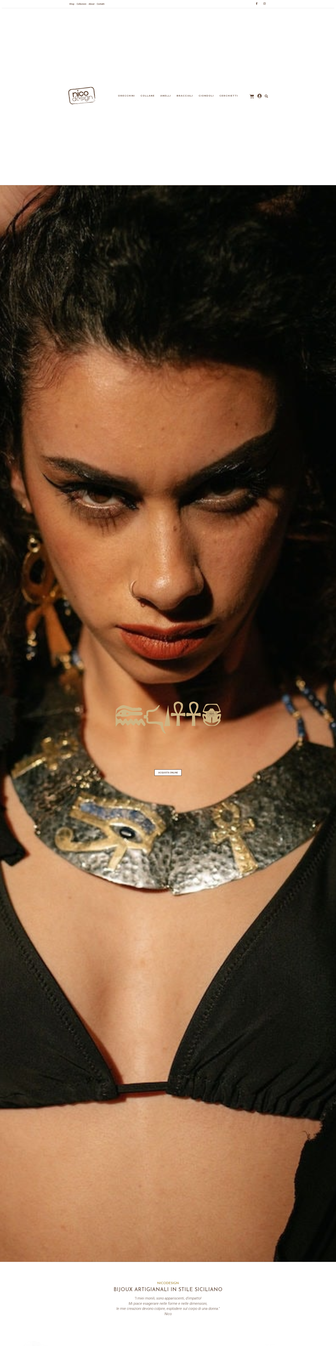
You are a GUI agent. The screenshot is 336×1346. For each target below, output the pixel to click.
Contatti (100, 4)
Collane (148, 95)
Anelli (165, 95)
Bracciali (185, 95)
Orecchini (126, 95)
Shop (71, 4)
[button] (168, 772)
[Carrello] (252, 96)
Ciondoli (206, 95)
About (91, 4)
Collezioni (81, 4)
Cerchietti (228, 95)
